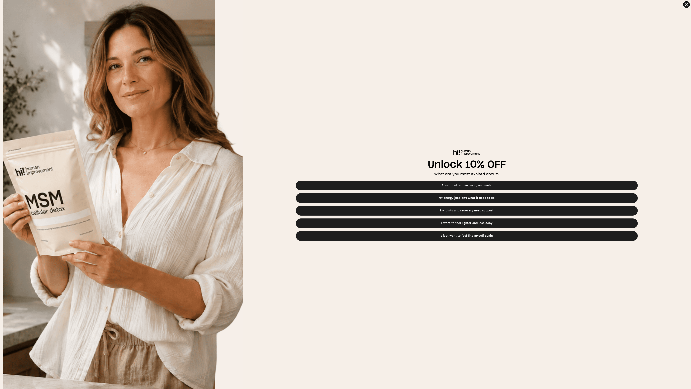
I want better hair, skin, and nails (466, 185)
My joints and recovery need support (467, 210)
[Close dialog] (686, 4)
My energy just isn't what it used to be (467, 198)
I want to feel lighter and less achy (467, 223)
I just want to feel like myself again (467, 236)
